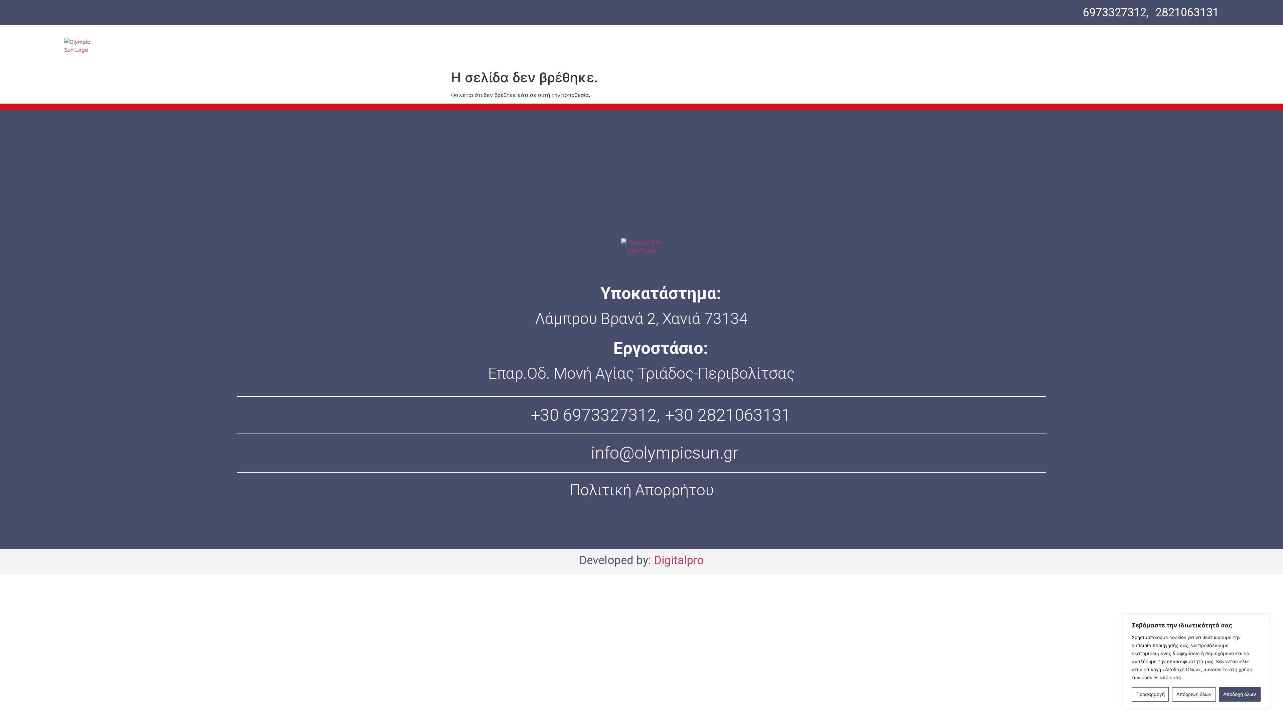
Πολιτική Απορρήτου (642, 490)
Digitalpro (679, 560)
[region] (1196, 661)
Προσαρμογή (1150, 694)
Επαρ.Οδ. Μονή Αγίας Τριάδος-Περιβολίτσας (641, 373)
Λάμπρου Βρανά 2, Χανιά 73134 (641, 319)
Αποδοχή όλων (1239, 694)
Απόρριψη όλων (1193, 694)
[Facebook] (620, 528)
